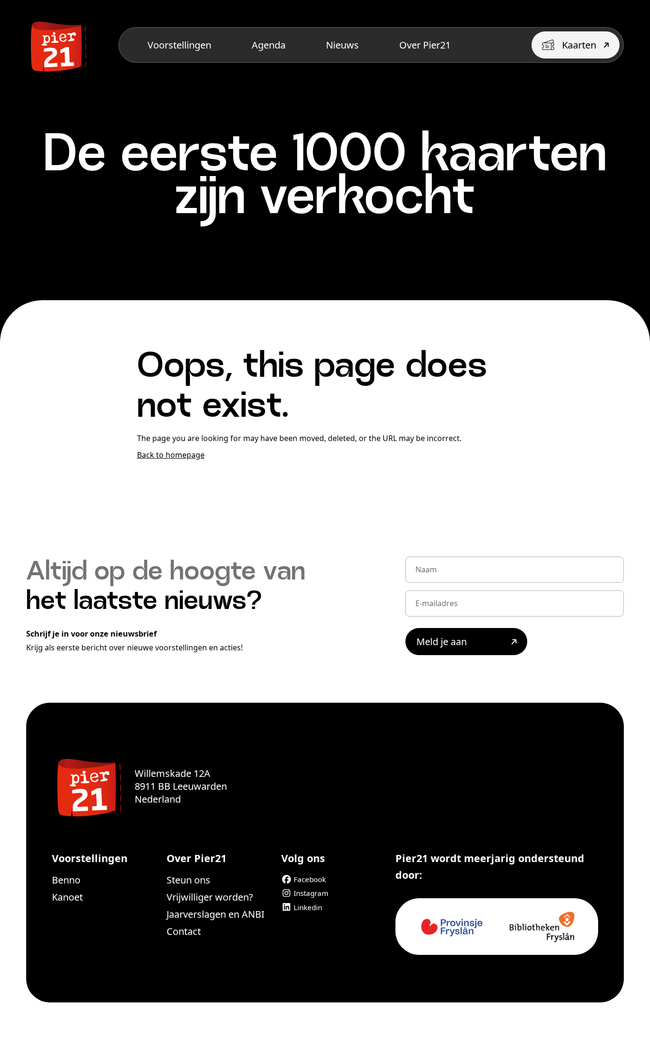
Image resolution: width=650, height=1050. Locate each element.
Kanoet (67, 897)
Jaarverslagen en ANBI (216, 914)
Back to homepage (171, 455)
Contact (184, 931)
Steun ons (188, 879)
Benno (66, 879)
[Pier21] (87, 786)
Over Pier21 (425, 45)
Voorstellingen (179, 45)
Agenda (269, 45)
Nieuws (342, 45)
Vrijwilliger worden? (210, 897)
